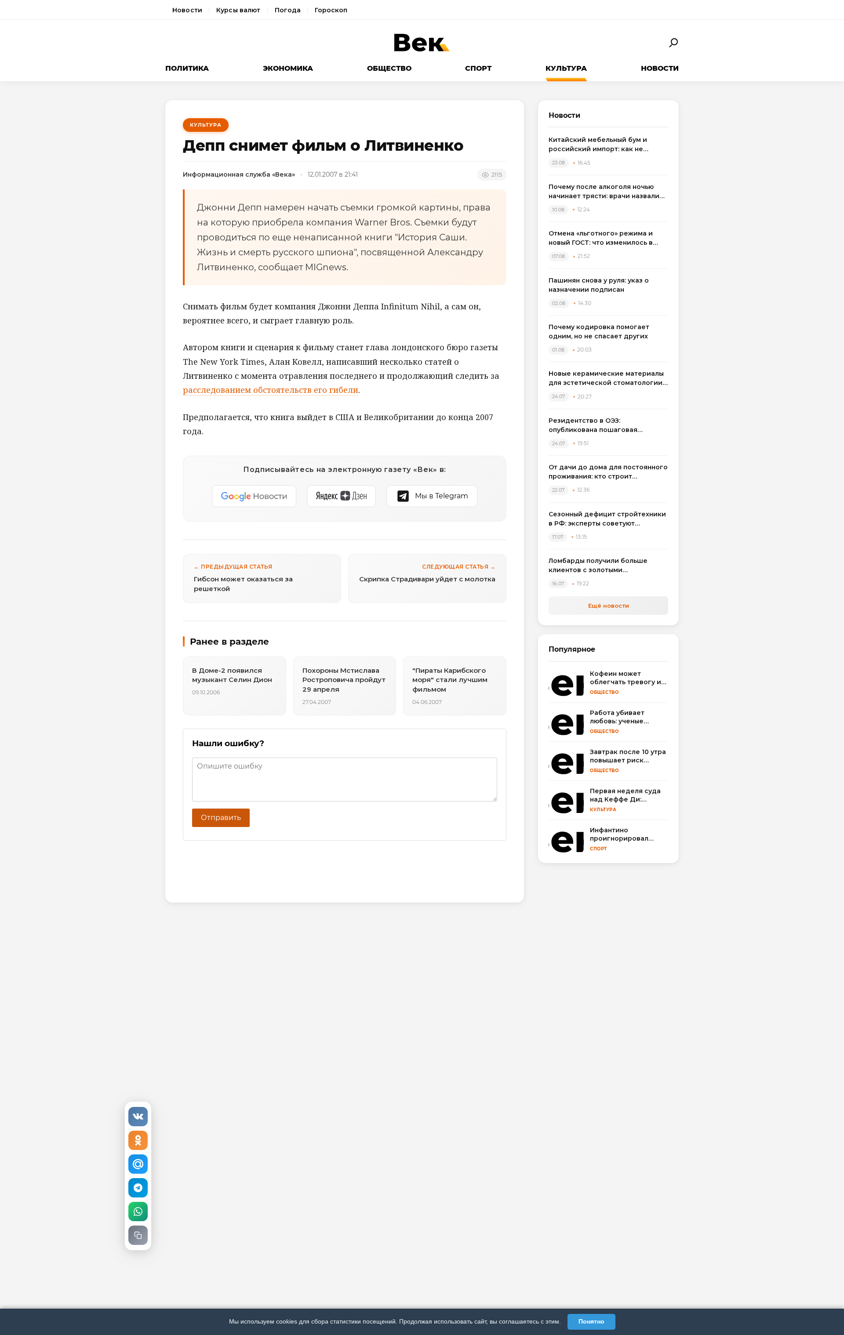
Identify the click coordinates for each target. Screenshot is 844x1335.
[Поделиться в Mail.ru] (138, 1164)
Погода (288, 10)
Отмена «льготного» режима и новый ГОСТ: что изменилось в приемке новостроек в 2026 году (606, 238)
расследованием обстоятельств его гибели (270, 390)
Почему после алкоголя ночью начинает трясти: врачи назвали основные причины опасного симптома (604, 192)
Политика (187, 68)
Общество (389, 68)
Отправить (221, 817)
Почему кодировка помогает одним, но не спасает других (599, 331)
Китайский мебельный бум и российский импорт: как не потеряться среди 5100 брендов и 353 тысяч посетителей (608, 145)
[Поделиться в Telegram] (138, 1187)
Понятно (591, 1321)
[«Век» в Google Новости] (254, 496)
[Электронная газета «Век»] (422, 43)
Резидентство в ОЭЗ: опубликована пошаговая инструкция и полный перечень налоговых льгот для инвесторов (606, 426)
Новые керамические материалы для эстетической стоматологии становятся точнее (606, 379)
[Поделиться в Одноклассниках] (138, 1140)
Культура (566, 68)
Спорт (478, 68)
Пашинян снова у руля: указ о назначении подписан (599, 285)
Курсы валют (238, 10)
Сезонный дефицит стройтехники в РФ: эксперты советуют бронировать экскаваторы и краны (607, 519)
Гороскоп (331, 10)
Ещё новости (608, 605)
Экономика (288, 68)
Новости (187, 10)
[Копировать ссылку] (138, 1235)
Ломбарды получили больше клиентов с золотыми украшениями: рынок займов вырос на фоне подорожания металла (599, 566)
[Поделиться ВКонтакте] (138, 1116)
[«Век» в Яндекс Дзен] (341, 496)
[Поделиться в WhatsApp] (138, 1211)
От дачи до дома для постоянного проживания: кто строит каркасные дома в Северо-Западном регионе (608, 472)
